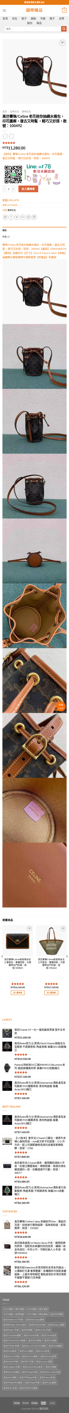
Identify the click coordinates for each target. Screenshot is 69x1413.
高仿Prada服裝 (49, 1382)
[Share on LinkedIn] (34, 217)
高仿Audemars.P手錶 (13, 1319)
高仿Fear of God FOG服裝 (34, 1345)
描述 (4, 230)
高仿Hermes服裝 (30, 1356)
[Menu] (4, 10)
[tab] (34, 230)
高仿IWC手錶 (27, 1361)
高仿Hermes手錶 (11, 1356)
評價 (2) (6, 236)
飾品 (39, 22)
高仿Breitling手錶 (37, 1324)
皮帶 (61, 18)
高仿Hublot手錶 (10, 1361)
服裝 (33, 18)
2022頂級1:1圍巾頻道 (13, 1309)
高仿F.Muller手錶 (11, 1345)
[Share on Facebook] (11, 217)
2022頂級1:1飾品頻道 (37, 1314)
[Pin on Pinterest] (28, 217)
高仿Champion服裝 (12, 1335)
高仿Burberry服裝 (56, 1324)
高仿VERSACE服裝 (28, 1388)
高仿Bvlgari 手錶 (11, 1330)
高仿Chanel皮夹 (49, 1335)
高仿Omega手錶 (29, 1372)
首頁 (5, 18)
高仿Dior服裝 (50, 1340)
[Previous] (2, 963)
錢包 (29, 22)
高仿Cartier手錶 (42, 1330)
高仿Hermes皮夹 (48, 1356)
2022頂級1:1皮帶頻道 (13, 1314)
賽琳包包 (26, 111)
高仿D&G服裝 (34, 1340)
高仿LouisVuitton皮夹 (33, 1367)
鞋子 (24, 18)
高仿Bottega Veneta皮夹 (14, 1324)
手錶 (43, 18)
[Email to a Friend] (22, 217)
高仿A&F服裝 (57, 1314)
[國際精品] (35, 10)
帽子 (52, 18)
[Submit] (64, 29)
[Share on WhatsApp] (5, 217)
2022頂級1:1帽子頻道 (37, 1309)
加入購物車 (28, 188)
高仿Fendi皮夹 (10, 1351)
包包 (14, 18)
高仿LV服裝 (51, 1367)
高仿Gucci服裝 (26, 1351)
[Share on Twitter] (17, 217)
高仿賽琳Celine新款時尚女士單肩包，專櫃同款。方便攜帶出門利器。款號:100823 (17, 963)
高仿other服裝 (10, 1377)
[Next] (66, 963)
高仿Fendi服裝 (55, 1345)
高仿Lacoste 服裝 (44, 1361)
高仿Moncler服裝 (11, 1372)
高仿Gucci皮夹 (42, 1351)
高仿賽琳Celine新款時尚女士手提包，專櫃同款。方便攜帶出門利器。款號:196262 (51, 963)
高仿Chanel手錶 (31, 1335)
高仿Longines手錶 (11, 1367)
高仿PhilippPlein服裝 (12, 1382)
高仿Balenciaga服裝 (35, 1319)
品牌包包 (14, 111)
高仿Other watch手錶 (50, 1372)
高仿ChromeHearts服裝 (14, 1340)
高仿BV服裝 (27, 1330)
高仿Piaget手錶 (32, 1382)
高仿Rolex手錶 (10, 1388)
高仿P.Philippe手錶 (28, 1377)
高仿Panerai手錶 (47, 1377)
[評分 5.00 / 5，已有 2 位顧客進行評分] (34, 142)
